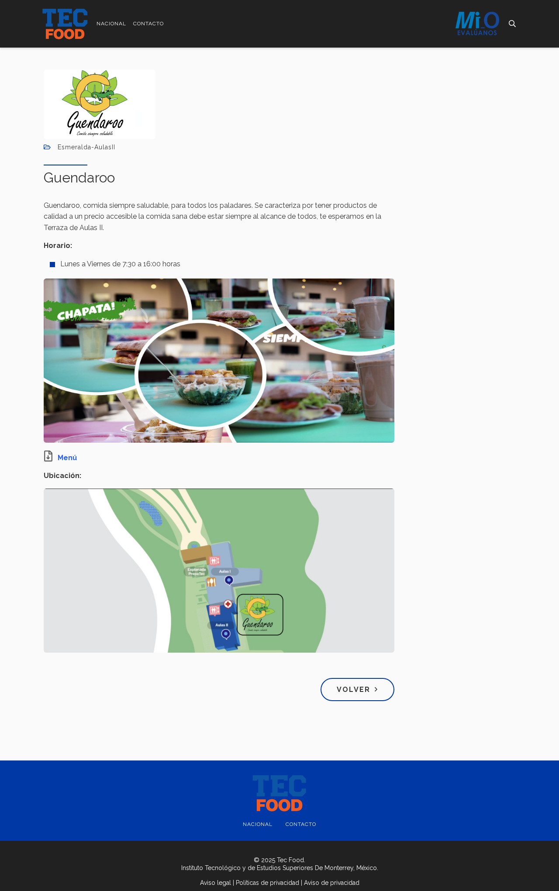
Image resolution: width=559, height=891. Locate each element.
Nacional (111, 24)
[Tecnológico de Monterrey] (65, 23)
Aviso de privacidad (331, 882)
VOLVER (353, 689)
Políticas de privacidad (267, 882)
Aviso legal (215, 882)
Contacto (148, 24)
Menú (67, 458)
